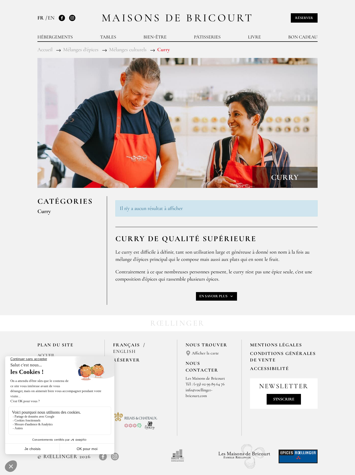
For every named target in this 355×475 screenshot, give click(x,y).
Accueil (46, 355)
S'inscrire (283, 399)
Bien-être (155, 37)
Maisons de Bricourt (177, 17)
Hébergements (55, 37)
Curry (44, 211)
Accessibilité (269, 368)
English (124, 351)
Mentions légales (276, 345)
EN (51, 18)
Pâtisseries (207, 37)
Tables (108, 37)
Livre (254, 37)
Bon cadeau (303, 37)
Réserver (304, 18)
